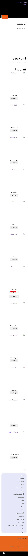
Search (14, 554)
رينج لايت (21, 516)
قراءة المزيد (14, 98)
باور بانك (22, 506)
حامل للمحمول (20, 513)
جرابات (22, 475)
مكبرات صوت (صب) (18, 494)
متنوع (22, 532)
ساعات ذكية (21, 481)
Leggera (25, 538)
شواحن (22, 500)
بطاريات (22, 509)
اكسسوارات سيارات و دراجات (16, 525)
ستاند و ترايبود (20, 519)
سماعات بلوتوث (20, 487)
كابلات (22, 503)
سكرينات (21, 478)
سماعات (22, 484)
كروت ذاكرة (21, 522)
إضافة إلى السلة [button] (14, 296)
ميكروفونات (21, 497)
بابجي (22, 528)
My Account (23, 554)
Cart (6, 553)
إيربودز (22, 491)
